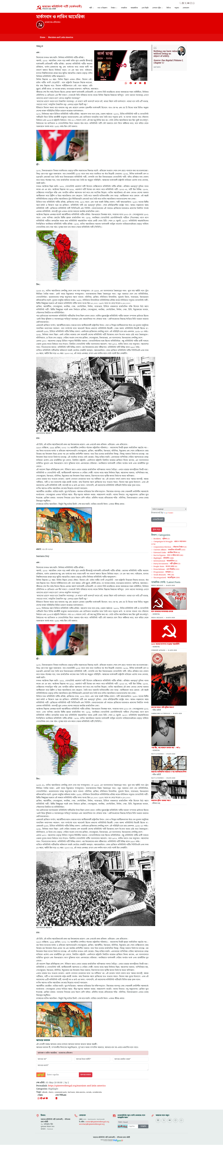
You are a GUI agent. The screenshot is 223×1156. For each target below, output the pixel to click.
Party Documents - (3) (167, 563)
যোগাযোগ (186, 8)
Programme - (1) (163, 572)
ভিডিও (169, 8)
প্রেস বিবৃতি (145, 8)
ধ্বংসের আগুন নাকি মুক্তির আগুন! (162, 707)
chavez (51, 1092)
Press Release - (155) (166, 569)
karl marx (71, 1092)
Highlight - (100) (164, 558)
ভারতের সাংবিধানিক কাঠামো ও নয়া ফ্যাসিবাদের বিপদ (168, 771)
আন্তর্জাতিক (134, 8)
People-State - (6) (165, 566)
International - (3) (165, 561)
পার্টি (90, 8)
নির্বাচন (113, 8)
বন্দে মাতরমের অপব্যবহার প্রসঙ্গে (162, 611)
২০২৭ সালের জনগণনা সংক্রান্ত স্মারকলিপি (165, 644)
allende (44, 1092)
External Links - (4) (167, 552)
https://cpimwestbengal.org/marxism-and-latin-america (77, 1085)
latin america (80, 1092)
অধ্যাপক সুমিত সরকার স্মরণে (161, 800)
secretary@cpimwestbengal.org (92, 1124)
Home (42, 37)
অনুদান (177, 8)
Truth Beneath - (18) (164, 574)
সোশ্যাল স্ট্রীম (156, 8)
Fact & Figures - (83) (168, 555)
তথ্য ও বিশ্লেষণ (102, 8)
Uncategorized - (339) (167, 577)
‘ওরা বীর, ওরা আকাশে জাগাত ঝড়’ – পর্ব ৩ (165, 747)
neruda (88, 1092)
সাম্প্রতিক (124, 8)
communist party (61, 1092)
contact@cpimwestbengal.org (97, 1121)
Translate (170, 513)
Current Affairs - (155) (169, 549)
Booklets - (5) (162, 538)
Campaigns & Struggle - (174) (168, 543)
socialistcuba (97, 1092)
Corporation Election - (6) (170, 547)
